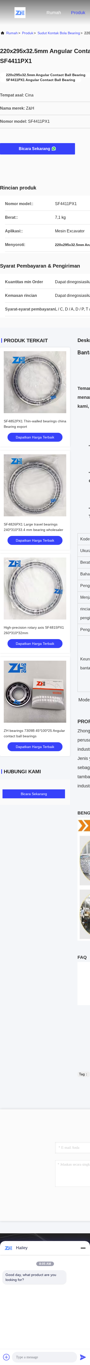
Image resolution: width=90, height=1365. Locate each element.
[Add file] (6, 1357)
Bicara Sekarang (34, 149)
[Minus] (83, 1248)
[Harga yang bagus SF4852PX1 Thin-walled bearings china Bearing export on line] (35, 382)
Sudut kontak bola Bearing (59, 33)
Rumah (53, 12)
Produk (78, 12)
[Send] (83, 1357)
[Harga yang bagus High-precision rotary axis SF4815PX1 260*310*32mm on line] (35, 589)
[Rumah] (20, 12)
